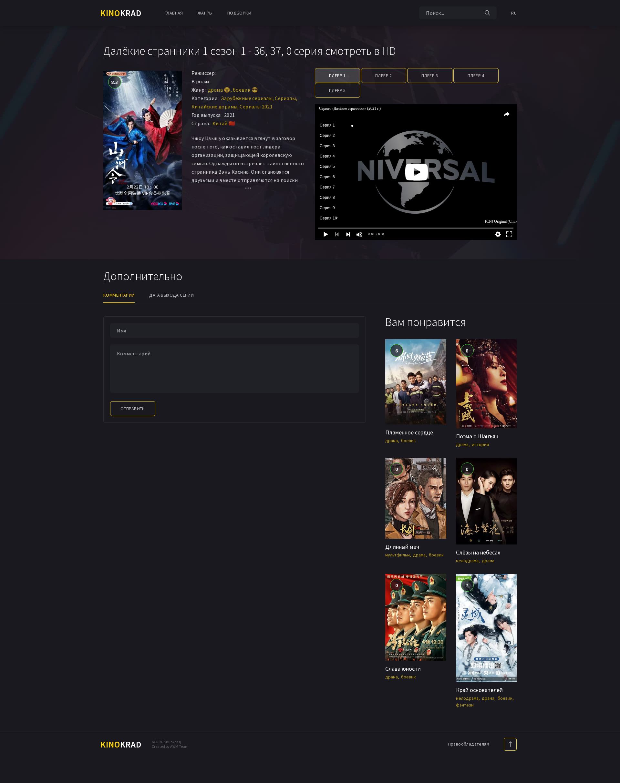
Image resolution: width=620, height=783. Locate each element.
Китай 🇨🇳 (223, 123)
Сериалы (285, 98)
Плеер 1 (337, 75)
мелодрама (467, 561)
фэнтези (465, 705)
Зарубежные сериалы (247, 98)
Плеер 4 (476, 75)
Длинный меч (402, 546)
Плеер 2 (383, 75)
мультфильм (397, 555)
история (480, 444)
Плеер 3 (429, 75)
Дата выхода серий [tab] (171, 295)
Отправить (132, 409)
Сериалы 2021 (256, 106)
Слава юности (403, 668)
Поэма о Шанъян (477, 436)
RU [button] (514, 13)
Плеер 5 (337, 90)
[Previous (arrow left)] (11, 391)
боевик (408, 440)
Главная (174, 13)
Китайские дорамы (214, 106)
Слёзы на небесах (478, 552)
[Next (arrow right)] (608, 391)
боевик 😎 (245, 89)
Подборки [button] (239, 13)
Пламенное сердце (409, 432)
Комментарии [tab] (119, 295)
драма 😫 (219, 89)
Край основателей (479, 690)
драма (391, 440)
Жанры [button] (205, 13)
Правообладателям (468, 744)
